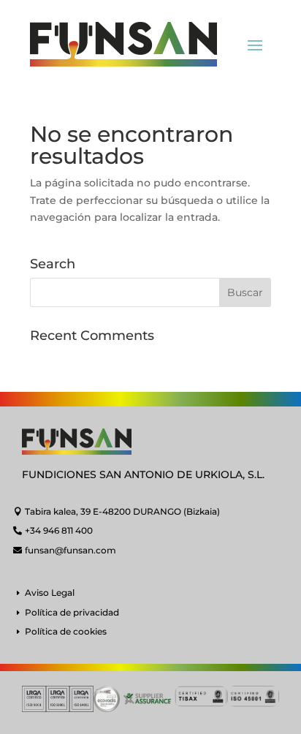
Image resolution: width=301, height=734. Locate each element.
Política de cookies (66, 631)
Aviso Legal (50, 592)
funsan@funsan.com (70, 550)
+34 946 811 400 (59, 530)
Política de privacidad (72, 612)
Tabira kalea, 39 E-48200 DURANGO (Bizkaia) (122, 511)
